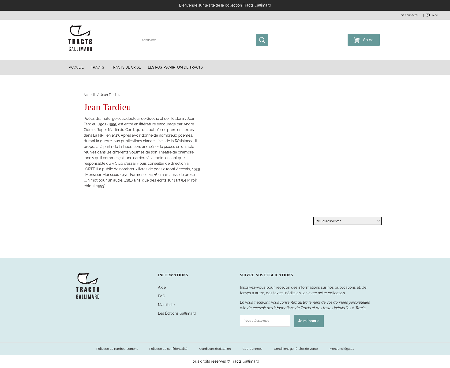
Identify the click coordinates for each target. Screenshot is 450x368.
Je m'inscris (308, 321)
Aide (162, 287)
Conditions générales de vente (296, 348)
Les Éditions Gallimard (177, 313)
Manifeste (166, 304)
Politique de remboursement (117, 348)
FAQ (161, 296)
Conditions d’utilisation (215, 348)
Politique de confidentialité (168, 348)
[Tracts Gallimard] (87, 298)
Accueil (89, 95)
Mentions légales (342, 348)
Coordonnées (252, 348)
